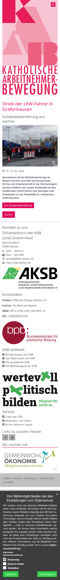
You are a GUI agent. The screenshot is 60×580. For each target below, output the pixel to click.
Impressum (31, 478)
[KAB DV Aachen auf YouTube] (12, 437)
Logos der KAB (13, 416)
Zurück (8, 214)
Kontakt (8, 482)
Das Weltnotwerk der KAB (20, 358)
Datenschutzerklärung (13, 555)
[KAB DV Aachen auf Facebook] (5, 437)
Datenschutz (47, 478)
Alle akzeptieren (47, 574)
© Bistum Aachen (12, 478)
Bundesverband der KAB (19, 354)
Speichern (11, 574)
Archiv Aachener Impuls (18, 424)
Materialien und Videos (18, 420)
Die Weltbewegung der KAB (21, 366)
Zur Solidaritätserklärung (18, 205)
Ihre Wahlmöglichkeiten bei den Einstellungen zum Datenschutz (30, 498)
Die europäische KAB (17, 362)
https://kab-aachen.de (18, 262)
